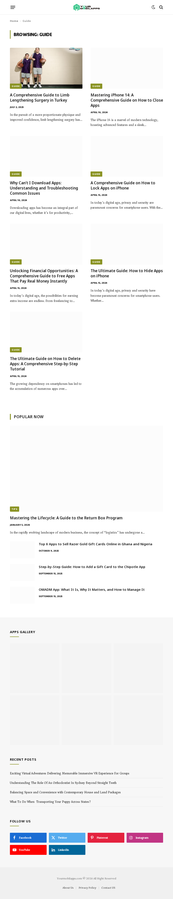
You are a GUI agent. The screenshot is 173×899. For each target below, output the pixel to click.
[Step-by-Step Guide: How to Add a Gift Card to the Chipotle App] (22, 572)
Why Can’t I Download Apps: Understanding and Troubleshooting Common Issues (44, 188)
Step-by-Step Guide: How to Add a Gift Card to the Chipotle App (92, 566)
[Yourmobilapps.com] (86, 7)
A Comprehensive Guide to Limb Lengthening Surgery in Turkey (39, 97)
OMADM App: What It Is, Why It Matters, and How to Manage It (92, 589)
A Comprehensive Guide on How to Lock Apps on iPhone (123, 185)
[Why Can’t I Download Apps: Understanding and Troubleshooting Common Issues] (46, 156)
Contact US (108, 887)
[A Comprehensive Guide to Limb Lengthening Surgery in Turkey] (46, 68)
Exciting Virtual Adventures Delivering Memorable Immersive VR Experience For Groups (69, 773)
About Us (68, 887)
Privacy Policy (87, 887)
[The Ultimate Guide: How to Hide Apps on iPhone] (127, 244)
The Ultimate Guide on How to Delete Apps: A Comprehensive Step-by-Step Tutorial (45, 364)
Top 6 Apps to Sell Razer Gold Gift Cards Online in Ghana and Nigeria (95, 544)
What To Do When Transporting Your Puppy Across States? (50, 802)
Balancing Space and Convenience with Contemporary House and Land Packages (65, 792)
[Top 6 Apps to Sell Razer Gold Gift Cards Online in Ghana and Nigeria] (22, 549)
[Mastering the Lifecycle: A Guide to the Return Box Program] (86, 469)
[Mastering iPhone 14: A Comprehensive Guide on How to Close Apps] (127, 68)
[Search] (160, 7)
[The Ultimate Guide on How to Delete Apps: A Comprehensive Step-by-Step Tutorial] (46, 332)
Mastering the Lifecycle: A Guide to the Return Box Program (66, 517)
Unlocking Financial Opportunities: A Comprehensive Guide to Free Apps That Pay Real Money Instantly (44, 276)
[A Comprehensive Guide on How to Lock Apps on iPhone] (127, 156)
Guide (16, 86)
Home (14, 21)
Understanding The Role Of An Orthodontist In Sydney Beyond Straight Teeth (63, 783)
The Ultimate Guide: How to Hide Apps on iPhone (127, 273)
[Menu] (13, 7)
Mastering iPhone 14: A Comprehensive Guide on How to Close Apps (127, 100)
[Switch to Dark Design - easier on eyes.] (153, 7)
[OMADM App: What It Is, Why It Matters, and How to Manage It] (22, 595)
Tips (14, 509)
